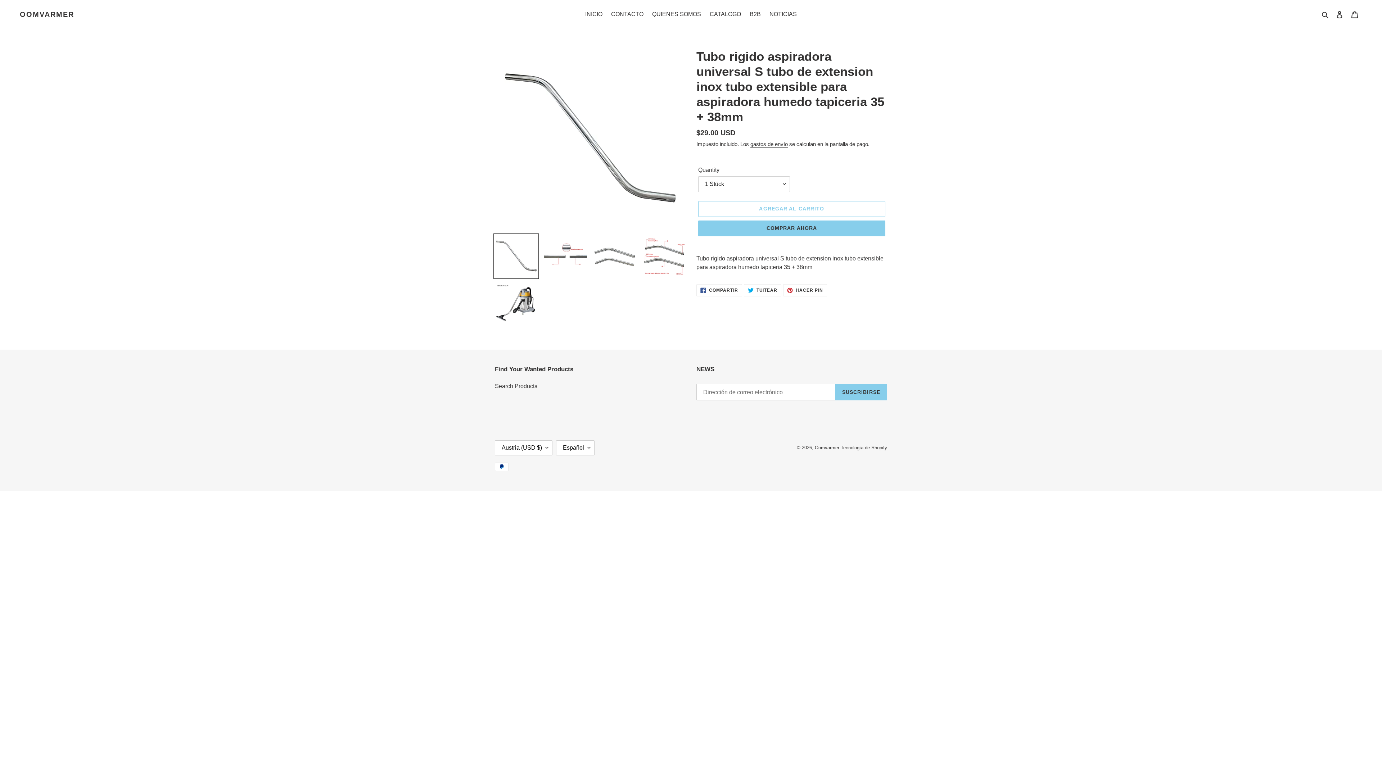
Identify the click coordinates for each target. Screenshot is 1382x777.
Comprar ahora (792, 228)
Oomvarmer (47, 14)
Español (573, 448)
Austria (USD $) (522, 448)
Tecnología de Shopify (864, 447)
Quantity (708, 170)
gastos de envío (769, 144)
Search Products (516, 386)
